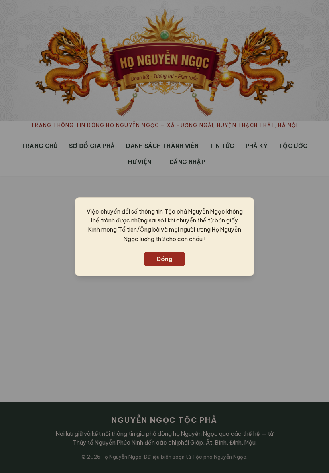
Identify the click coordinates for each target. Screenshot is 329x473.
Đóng (164, 259)
